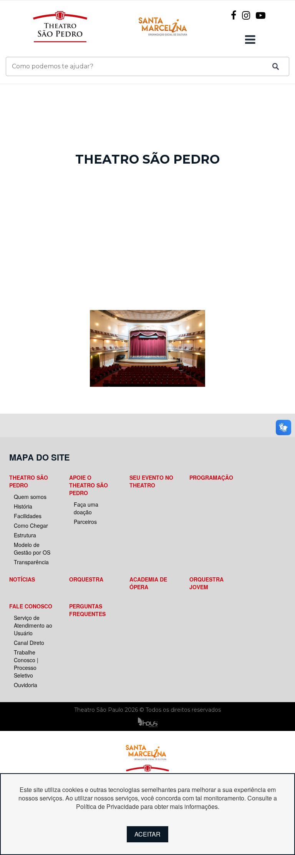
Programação (211, 477)
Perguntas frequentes (87, 610)
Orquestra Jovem (206, 583)
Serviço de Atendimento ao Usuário (33, 625)
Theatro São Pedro (28, 481)
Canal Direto (29, 642)
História (23, 506)
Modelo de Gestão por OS (32, 548)
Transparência (31, 562)
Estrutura (25, 535)
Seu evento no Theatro (151, 481)
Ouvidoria (25, 685)
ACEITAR (147, 834)
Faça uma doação (86, 508)
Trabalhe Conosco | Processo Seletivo (26, 663)
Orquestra (86, 579)
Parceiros (85, 521)
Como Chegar (31, 525)
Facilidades (27, 516)
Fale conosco (30, 606)
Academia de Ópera (148, 583)
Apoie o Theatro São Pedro (88, 485)
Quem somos (30, 496)
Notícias (22, 579)
